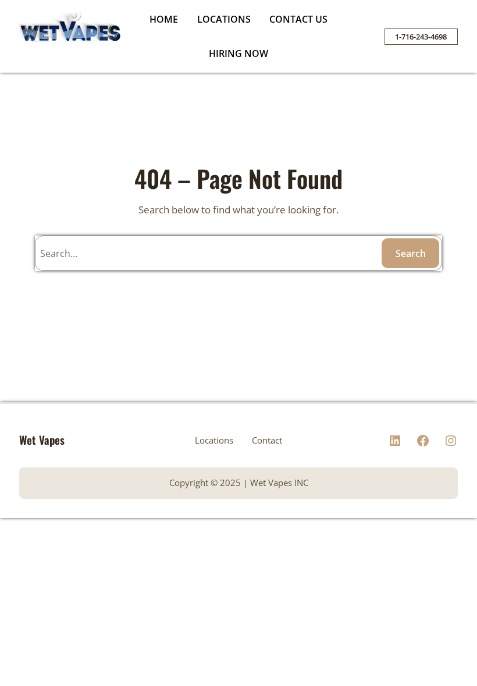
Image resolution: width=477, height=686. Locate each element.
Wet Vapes (42, 439)
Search (411, 253)
